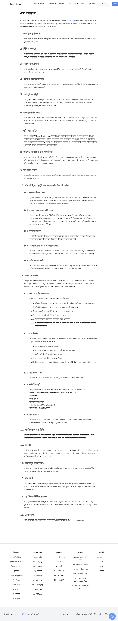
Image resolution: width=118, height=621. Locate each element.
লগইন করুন (103, 4)
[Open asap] (112, 616)
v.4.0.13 (23, 614)
